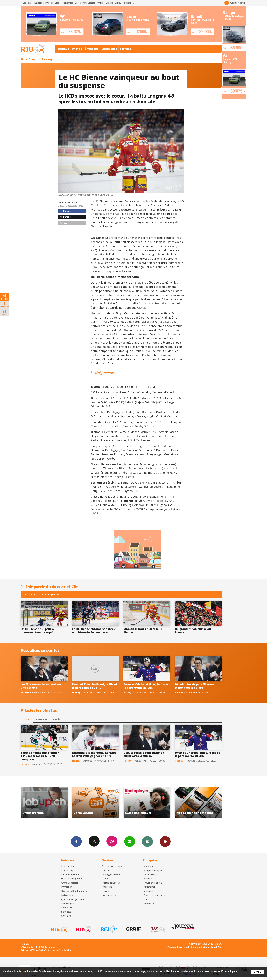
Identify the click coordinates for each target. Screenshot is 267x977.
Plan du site (64, 950)
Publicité (148, 878)
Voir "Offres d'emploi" (149, 802)
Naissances (68, 3)
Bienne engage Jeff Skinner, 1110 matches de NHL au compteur (40, 756)
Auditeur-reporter (237, 3)
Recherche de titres (71, 874)
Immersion (66, 887)
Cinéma (106, 870)
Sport (33, 59)
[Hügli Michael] (121, 151)
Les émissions (68, 866)
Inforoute (49, 3)
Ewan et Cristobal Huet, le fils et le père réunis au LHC (94, 686)
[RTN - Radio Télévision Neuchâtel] (83, 929)
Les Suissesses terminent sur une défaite (41, 686)
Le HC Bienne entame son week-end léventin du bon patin (94, 630)
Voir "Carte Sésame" (201, 802)
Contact (147, 899)
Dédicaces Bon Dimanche (74, 891)
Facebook (76, 841)
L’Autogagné (67, 903)
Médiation (149, 891)
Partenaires (149, 887)
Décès (78, 3)
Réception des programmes (157, 870)
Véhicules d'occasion (124, 3)
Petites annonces (111, 883)
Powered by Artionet (178, 947)
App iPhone (147, 841)
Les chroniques (68, 870)
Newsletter (149, 903)
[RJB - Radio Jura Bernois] (59, 929)
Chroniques (109, 49)
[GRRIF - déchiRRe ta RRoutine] (133, 929)
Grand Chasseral (69, 883)
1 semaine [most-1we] (41, 719)
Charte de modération (155, 895)
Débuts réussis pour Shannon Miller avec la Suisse (195, 686)
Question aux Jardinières (73, 899)
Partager (67, 211)
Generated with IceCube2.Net (206, 947)
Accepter (257, 972)
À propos (148, 866)
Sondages (66, 912)
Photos (77, 49)
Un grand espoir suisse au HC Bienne (195, 630)
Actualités (29, 594)
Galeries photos (50, 594)
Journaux (63, 49)
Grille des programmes (72, 878)
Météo (105, 878)
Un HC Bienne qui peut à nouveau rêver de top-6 (37, 630)
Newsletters (129, 841)
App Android (165, 841)
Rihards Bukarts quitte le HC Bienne (143, 630)
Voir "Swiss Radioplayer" (47, 802)
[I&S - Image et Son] (158, 929)
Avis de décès (109, 895)
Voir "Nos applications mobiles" (98, 802)
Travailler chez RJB (153, 883)
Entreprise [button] (39, 3)
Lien (65, 223)
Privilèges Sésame (105, 3)
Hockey (47, 59)
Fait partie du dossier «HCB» (52, 586)
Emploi (58, 3)
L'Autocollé (66, 907)
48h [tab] (27, 719)
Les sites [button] (26, 3)
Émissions (91, 49)
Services (125, 49)
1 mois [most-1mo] (56, 719)
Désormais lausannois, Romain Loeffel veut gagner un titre (94, 754)
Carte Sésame (88, 3)
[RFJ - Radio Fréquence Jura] (108, 929)
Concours (66, 916)
